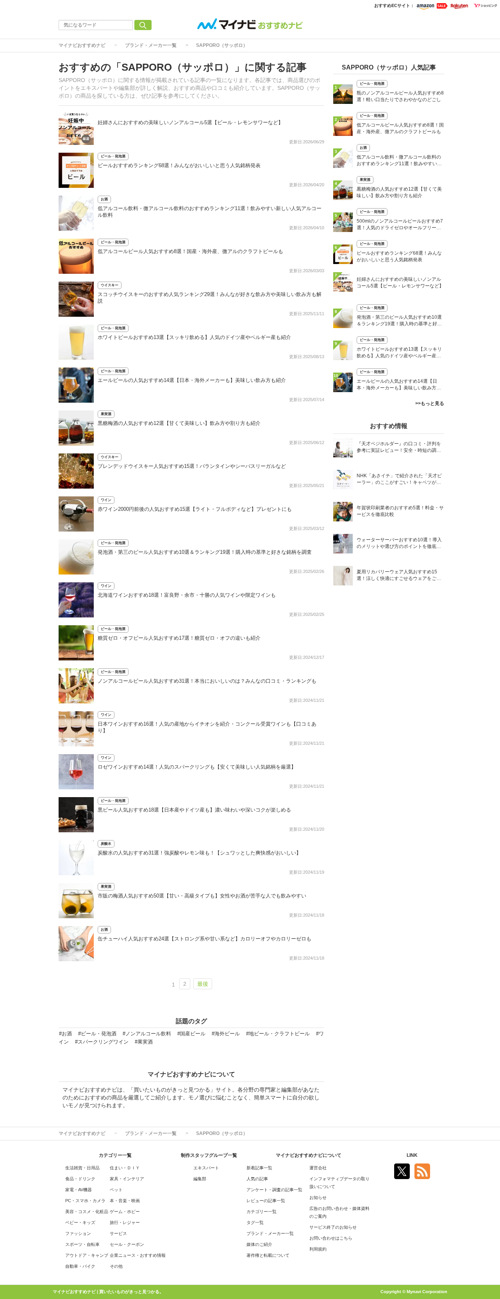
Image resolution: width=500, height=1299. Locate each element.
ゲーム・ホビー (125, 1211)
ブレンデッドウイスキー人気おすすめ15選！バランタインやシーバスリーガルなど (192, 466)
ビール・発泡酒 (113, 156)
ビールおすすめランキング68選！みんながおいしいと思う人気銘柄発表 (179, 165)
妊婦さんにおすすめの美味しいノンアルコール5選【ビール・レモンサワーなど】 (190, 122)
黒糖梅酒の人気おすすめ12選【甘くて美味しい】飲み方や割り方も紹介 (179, 423)
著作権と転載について (267, 1255)
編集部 (199, 1178)
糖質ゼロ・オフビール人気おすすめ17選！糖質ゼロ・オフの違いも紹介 (179, 638)
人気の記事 (257, 1178)
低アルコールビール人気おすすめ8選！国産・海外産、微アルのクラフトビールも (190, 251)
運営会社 (318, 1167)
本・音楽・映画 (125, 1200)
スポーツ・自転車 (82, 1244)
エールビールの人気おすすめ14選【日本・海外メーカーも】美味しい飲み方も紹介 (192, 380)
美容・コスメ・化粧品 (86, 1211)
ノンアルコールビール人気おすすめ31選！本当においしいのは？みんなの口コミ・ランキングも (207, 681)
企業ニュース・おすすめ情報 (138, 1255)
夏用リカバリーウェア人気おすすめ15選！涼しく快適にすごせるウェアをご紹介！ (399, 576)
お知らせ (318, 1197)
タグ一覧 (255, 1222)
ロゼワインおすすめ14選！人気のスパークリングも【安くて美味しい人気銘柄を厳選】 (197, 767)
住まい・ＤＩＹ (125, 1167)
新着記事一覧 (259, 1167)
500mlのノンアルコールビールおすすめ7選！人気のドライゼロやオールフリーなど (400, 225)
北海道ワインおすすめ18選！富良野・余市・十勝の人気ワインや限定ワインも (187, 595)
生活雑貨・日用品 (82, 1167)
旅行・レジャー (125, 1222)
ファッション (78, 1233)
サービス (118, 1233)
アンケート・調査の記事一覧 (274, 1189)
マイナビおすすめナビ (82, 45)
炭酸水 (106, 844)
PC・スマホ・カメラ (85, 1200)
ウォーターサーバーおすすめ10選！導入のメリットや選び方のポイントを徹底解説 (399, 544)
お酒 (104, 199)
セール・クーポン (127, 1244)
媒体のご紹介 (259, 1244)
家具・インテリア (127, 1178)
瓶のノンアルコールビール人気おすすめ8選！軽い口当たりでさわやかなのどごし (400, 96)
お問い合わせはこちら (330, 1238)
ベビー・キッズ (80, 1222)
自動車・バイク (80, 1266)
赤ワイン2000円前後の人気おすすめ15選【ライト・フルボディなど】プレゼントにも (195, 509)
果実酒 (106, 414)
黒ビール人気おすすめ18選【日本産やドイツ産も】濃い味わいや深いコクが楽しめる (194, 810)
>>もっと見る (429, 403)
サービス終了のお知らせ (333, 1227)
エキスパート (206, 1167)
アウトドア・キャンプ (86, 1255)
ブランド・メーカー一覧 (151, 45)
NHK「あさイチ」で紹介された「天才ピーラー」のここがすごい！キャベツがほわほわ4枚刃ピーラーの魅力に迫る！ (399, 480)
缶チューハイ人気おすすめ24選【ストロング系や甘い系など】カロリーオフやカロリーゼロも (204, 939)
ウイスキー (109, 285)
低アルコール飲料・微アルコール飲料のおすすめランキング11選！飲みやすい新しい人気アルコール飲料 (399, 161)
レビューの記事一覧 (265, 1200)
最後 (202, 984)
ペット (116, 1189)
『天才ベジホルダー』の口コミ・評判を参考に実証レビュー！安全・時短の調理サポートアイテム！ (399, 448)
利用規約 (318, 1249)
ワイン (106, 500)
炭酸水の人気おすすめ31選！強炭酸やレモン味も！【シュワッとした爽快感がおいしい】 (199, 853)
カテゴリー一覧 (261, 1211)
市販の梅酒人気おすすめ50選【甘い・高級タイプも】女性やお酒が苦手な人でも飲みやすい (202, 896)
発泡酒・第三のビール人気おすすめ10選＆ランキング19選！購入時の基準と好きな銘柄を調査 (205, 552)
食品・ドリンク (80, 1178)
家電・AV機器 (78, 1189)
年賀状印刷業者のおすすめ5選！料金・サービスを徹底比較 (400, 511)
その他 (116, 1266)
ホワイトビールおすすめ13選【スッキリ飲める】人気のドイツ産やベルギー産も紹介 (194, 337)
